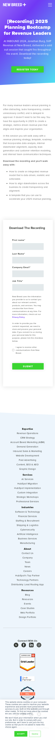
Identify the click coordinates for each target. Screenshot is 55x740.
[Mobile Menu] (50, 4)
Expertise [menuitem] (27, 429)
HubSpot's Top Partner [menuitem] (27, 575)
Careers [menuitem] (27, 571)
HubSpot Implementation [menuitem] (27, 488)
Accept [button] (21, 733)
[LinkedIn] (31, 646)
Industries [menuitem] (28, 507)
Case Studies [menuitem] (28, 608)
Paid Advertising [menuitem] (27, 460)
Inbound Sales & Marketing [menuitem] (27, 451)
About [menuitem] (27, 549)
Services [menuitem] (28, 475)
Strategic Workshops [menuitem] (27, 497)
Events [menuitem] (27, 603)
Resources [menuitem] (27, 590)
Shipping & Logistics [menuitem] (27, 525)
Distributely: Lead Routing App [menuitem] (27, 584)
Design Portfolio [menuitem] (27, 617)
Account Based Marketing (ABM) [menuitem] (27, 442)
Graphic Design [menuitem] (27, 469)
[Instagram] (39, 646)
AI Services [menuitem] (27, 479)
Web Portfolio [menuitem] (27, 612)
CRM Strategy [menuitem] (27, 437)
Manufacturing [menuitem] (27, 543)
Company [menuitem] (27, 557)
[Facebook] (23, 646)
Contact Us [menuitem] (27, 553)
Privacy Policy (18, 317)
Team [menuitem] (27, 562)
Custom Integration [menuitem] (27, 492)
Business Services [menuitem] (27, 538)
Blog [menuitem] (27, 594)
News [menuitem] (28, 566)
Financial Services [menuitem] (27, 516)
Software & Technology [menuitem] (27, 511)
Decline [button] (35, 733)
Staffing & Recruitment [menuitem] (27, 520)
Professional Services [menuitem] (27, 501)
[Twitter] (16, 646)
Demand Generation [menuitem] (27, 446)
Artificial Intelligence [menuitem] (27, 534)
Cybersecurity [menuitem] (27, 529)
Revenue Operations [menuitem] (27, 433)
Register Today (27, 69)
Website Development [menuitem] (27, 455)
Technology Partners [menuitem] (27, 580)
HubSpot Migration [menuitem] (27, 483)
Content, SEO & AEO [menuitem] (27, 464)
